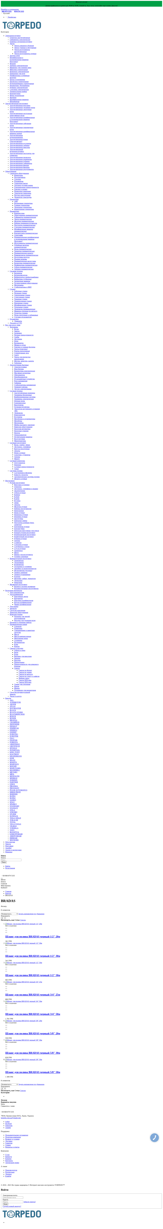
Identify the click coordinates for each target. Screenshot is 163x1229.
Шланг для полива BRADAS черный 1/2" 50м (32, 975)
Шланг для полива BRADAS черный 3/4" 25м (32, 994)
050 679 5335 (19, 11)
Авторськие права (12, 1163)
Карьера (8, 1159)
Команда (8, 1157)
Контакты (9, 1161)
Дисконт (8, 1174)
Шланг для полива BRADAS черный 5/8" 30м (32, 1052)
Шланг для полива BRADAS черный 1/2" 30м (32, 955)
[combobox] (11, 860)
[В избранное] (6, 930)
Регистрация (10, 868)
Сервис (8, 1145)
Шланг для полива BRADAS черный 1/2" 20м (32, 936)
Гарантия (8, 1143)
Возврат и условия (12, 1139)
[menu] (2, 878)
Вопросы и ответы (12, 1147)
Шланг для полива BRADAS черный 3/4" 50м (32, 1014)
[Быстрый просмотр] (6, 928)
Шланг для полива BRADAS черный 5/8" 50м (32, 1072)
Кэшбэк (8, 1176)
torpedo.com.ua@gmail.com (11, 1118)
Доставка (8, 1141)
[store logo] (22, 30)
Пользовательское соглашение (16, 1135)
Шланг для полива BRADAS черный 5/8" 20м (32, 1033)
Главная (8, 891)
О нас (7, 1155)
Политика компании (13, 1137)
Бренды (8, 893)
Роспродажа (9, 1172)
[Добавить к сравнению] (6, 932)
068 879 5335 (7, 11)
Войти (7, 866)
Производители (11, 1170)
